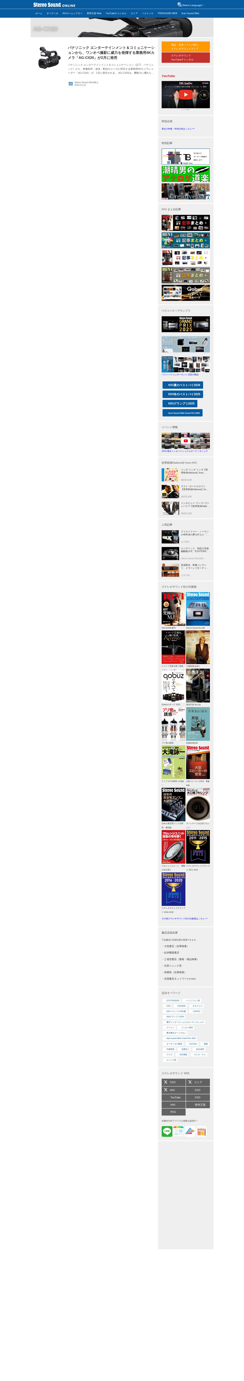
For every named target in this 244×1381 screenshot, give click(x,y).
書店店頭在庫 (170, 932)
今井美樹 (183, 1054)
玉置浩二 (185, 1049)
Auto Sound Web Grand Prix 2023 (181, 1038)
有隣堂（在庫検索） (175, 972)
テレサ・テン (200, 1054)
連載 (206, 1044)
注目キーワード (171, 992)
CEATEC (197, 1011)
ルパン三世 (171, 1060)
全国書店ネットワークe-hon (180, 978)
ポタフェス (197, 1006)
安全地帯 (200, 1049)
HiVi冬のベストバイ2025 (184, 394)
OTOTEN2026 (172, 1000)
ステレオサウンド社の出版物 (179, 586)
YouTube (193, 1044)
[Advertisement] (186, 1195)
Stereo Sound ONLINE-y (86, 82)
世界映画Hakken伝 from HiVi (179, 462)
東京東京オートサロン (176, 1033)
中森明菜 (170, 1049)
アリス (169, 1054)
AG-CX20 (45, 29)
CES (168, 1006)
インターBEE (187, 1027)
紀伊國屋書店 (171, 952)
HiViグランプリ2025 (181, 403)
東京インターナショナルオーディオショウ (185, 1022)
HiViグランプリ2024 (175, 1017)
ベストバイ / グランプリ (176, 310)
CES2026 (181, 1006)
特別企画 (167, 121)
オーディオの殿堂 (174, 1044)
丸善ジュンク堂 (173, 965)
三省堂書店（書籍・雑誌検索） (181, 959)
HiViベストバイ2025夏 (176, 1011)
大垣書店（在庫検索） (176, 946)
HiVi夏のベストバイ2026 (184, 385)
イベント (170, 1027)
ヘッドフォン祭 (193, 1000)
